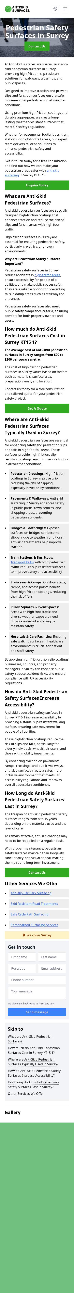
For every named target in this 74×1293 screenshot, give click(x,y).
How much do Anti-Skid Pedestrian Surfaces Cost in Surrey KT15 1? (34, 1050)
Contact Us (37, 46)
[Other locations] (55, 9)
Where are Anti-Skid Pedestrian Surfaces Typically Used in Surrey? (33, 1061)
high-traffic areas (47, 275)
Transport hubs (22, 562)
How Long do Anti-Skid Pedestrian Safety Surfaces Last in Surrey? (33, 1084)
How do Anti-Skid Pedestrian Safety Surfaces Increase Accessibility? (34, 1073)
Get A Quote (37, 408)
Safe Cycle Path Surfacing (30, 914)
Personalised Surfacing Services (34, 925)
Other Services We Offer (26, 1093)
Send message (37, 1012)
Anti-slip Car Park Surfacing (31, 893)
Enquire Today (37, 185)
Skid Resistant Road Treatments (34, 903)
